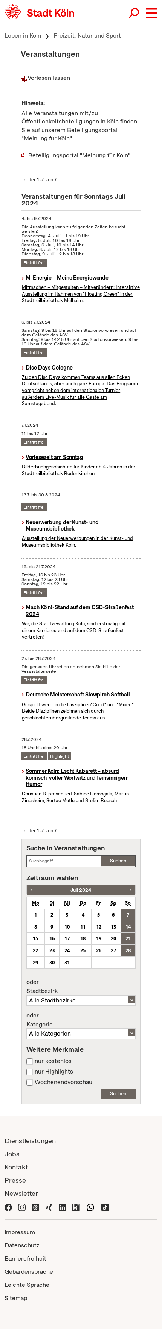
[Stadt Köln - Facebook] (8, 1206)
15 (35, 938)
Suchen (118, 861)
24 (67, 950)
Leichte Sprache (27, 1285)
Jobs (12, 1154)
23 (52, 950)
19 (98, 938)
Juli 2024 (80, 890)
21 (128, 938)
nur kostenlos (53, 1061)
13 (113, 926)
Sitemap (16, 1298)
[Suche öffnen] (134, 13)
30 (52, 962)
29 (35, 962)
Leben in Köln (23, 36)
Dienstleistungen (30, 1140)
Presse (15, 1180)
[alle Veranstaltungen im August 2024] (130, 890)
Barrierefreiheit (25, 1258)
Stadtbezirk (42, 986)
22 (35, 950)
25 (83, 950)
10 (67, 926)
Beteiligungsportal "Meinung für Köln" (79, 155)
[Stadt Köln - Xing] (49, 1206)
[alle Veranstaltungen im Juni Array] (31, 890)
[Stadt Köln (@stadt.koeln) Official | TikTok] (105, 1206)
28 (128, 950)
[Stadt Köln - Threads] (35, 1206)
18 (83, 938)
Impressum (20, 1232)
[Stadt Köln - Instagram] (22, 1206)
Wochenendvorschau (63, 1082)
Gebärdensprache (29, 1272)
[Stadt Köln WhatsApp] (90, 1206)
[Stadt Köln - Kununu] (76, 1206)
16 (52, 938)
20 (113, 938)
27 (113, 950)
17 (67, 938)
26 (98, 950)
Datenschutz (22, 1245)
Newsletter (21, 1193)
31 (67, 962)
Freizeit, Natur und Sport (87, 36)
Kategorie (39, 1020)
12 (98, 926)
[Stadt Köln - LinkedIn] (62, 1206)
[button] (151, 13)
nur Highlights (54, 1072)
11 (83, 926)
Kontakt (16, 1167)
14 (128, 926)
